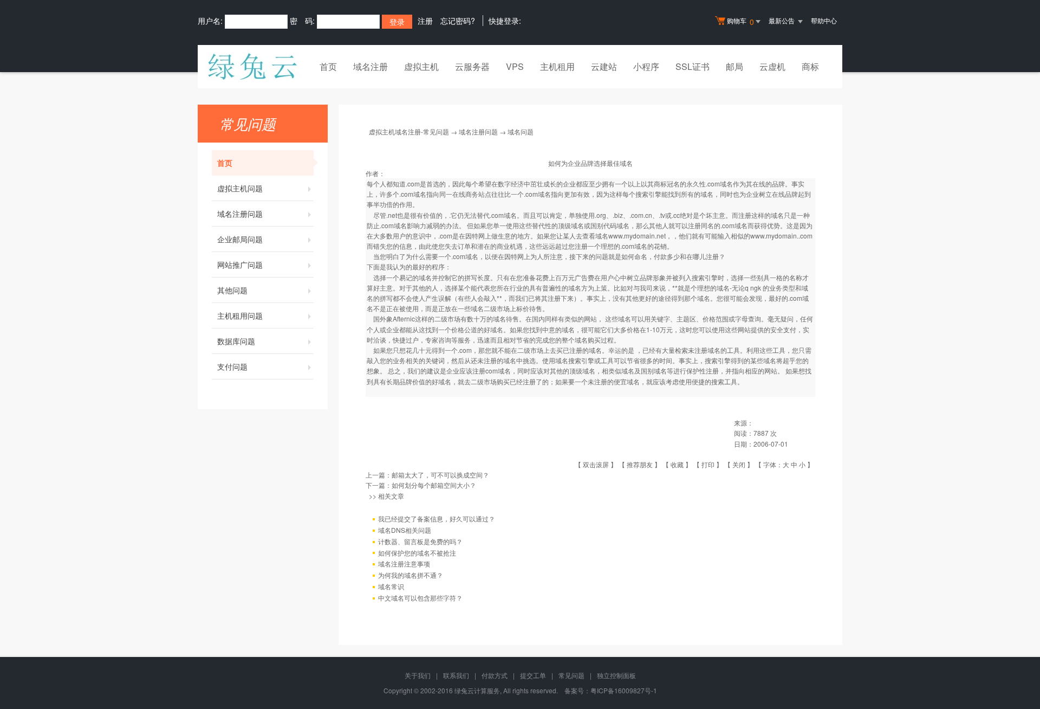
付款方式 (495, 675)
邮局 (734, 66)
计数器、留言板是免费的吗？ (420, 541)
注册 (425, 20)
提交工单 (533, 675)
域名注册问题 (240, 213)
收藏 (677, 464)
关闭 (738, 464)
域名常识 (391, 586)
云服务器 (472, 66)
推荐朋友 (640, 464)
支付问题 (232, 366)
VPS (515, 66)
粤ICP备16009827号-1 (623, 690)
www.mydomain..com (781, 235)
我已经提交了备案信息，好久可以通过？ (436, 518)
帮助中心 (824, 20)
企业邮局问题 (240, 239)
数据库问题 (236, 341)
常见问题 (571, 675)
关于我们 (418, 675)
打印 (707, 464)
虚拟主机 (421, 66)
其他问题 (232, 290)
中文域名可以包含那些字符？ (420, 597)
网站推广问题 (240, 264)
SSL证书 (692, 66)
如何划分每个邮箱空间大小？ (434, 484)
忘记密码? (457, 20)
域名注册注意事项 (404, 563)
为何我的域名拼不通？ (410, 574)
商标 (810, 66)
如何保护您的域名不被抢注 (417, 552)
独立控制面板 (616, 675)
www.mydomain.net (637, 235)
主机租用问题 (240, 315)
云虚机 (772, 66)
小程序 (646, 66)
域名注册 (370, 66)
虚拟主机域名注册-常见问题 (409, 131)
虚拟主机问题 (240, 188)
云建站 (604, 66)
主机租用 (557, 66)
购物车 (740, 21)
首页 (328, 66)
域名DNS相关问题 (404, 529)
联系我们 (456, 675)
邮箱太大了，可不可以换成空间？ (440, 474)
